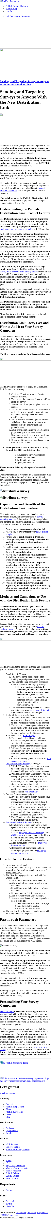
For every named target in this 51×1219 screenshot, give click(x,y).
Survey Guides (12, 1176)
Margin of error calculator (17, 1168)
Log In (9, 11)
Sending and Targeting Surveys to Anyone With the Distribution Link (24, 83)
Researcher (21, 1212)
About (8, 1109)
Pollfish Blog (11, 8)
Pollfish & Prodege (14, 1112)
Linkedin (10, 1206)
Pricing (9, 1160)
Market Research (13, 1170)
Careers (9, 1114)
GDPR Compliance (9, 1215)
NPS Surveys (12, 1144)
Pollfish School (12, 1173)
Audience (10, 1128)
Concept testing (13, 1147)
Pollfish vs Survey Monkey (18, 1149)
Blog (8, 1117)
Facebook (10, 1201)
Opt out (9, 1190)
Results (9, 1133)
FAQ (8, 1163)
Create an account (8, 1093)
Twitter (9, 1204)
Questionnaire (12, 1130)
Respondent (42, 1212)
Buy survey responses (15, 1165)
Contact (9, 1104)
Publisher (31, 1212)
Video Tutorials (12, 1178)
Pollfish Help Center (15, 1106)
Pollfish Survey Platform (17, 6)
